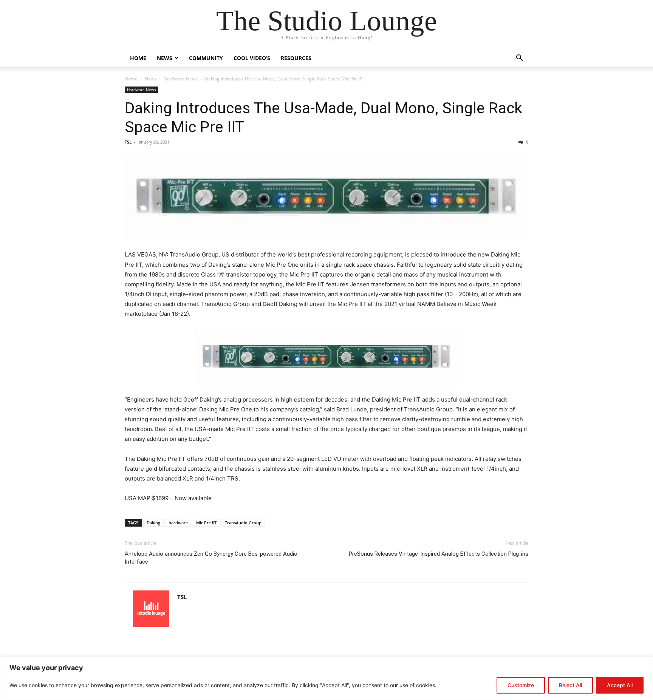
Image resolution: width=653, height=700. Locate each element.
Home (138, 58)
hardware (178, 522)
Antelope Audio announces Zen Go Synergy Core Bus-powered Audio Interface (211, 557)
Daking (153, 522)
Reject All (570, 685)
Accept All (620, 685)
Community (206, 58)
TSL (128, 142)
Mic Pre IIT (206, 522)
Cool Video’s (252, 58)
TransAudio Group (243, 522)
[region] (326, 678)
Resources (296, 58)
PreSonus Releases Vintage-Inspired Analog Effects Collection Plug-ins (438, 553)
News (164, 58)
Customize (521, 685)
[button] (519, 58)
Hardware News (181, 79)
